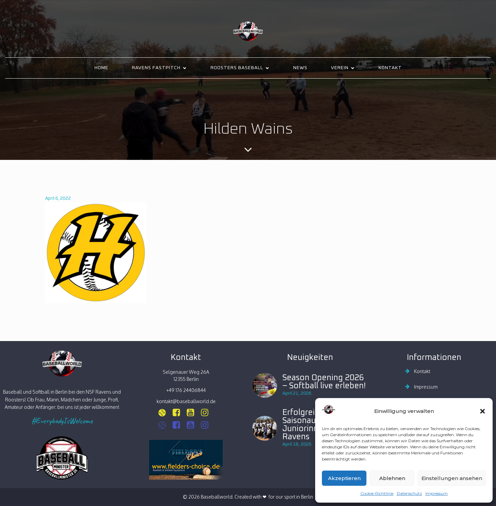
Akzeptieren (344, 478)
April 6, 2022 (58, 198)
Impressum (436, 493)
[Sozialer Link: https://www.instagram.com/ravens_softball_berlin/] (165, 412)
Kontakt (390, 67)
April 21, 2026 (296, 393)
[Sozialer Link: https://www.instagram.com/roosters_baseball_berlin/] (165, 425)
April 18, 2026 (296, 444)
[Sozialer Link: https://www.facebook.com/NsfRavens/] (179, 412)
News (300, 67)
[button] (482, 411)
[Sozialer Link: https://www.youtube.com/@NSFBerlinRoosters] (193, 425)
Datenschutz (409, 493)
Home (101, 67)
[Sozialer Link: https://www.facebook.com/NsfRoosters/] (179, 425)
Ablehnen (392, 478)
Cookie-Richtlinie (376, 493)
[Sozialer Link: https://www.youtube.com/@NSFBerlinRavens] (193, 412)
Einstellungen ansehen (451, 478)
